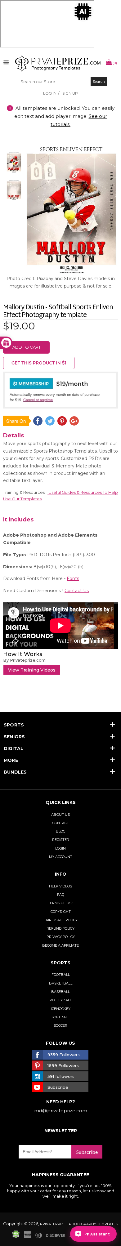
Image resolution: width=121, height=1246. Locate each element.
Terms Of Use (61, 903)
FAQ (60, 894)
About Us (60, 814)
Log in (49, 93)
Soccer (60, 1025)
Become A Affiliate (60, 945)
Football (61, 974)
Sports (14, 725)
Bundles (15, 772)
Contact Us (77, 590)
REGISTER (60, 839)
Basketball (60, 983)
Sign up (70, 93)
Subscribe (87, 1152)
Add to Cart (26, 347)
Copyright (61, 911)
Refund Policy (60, 928)
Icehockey (60, 1009)
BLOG (60, 831)
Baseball (60, 991)
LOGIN (60, 848)
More (11, 760)
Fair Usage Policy (60, 920)
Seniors (14, 736)
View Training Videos (32, 670)
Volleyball (61, 1000)
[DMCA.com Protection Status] (16, 1236)
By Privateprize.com (24, 660)
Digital (14, 748)
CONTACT (60, 823)
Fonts (73, 578)
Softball (60, 1017)
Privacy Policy (61, 937)
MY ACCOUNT (60, 857)
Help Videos (60, 886)
